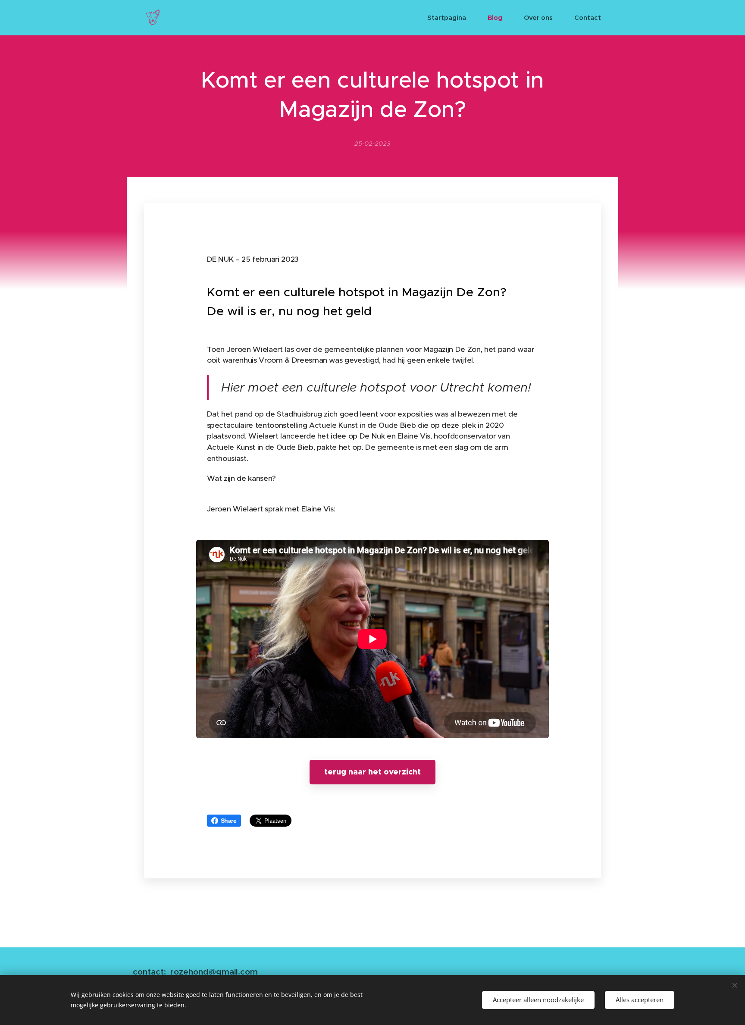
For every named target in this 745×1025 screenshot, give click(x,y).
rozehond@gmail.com (214, 971)
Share (229, 820)
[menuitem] (451, 17)
